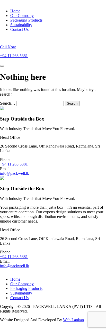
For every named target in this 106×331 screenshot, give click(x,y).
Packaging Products (26, 20)
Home (15, 11)
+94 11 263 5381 (14, 164)
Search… (7, 103)
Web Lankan (73, 320)
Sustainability (21, 25)
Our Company (22, 15)
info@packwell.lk (14, 173)
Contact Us (19, 29)
